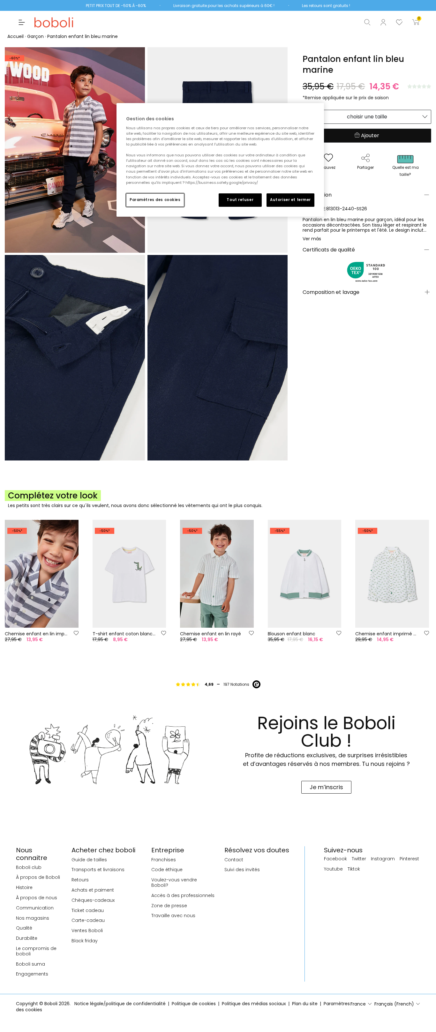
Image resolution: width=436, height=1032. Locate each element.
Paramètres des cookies (155, 199)
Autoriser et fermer (290, 199)
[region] (220, 159)
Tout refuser (240, 199)
